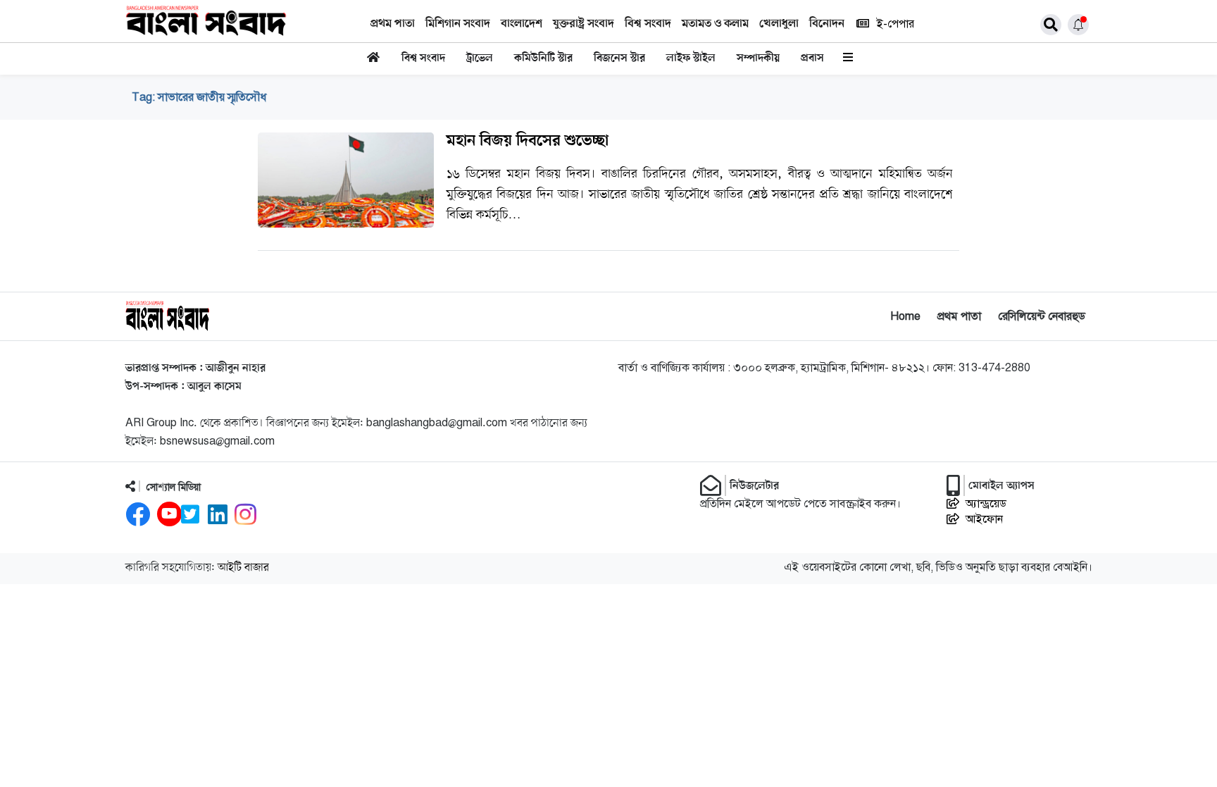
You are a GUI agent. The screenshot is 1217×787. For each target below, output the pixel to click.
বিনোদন (826, 24)
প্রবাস (812, 58)
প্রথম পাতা (392, 24)
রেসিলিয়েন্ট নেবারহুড (1041, 316)
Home (905, 316)
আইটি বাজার (243, 568)
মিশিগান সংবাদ (457, 24)
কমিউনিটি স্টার (543, 58)
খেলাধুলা (779, 24)
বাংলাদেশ (521, 24)
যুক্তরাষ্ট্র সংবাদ (583, 24)
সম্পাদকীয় (758, 58)
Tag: (199, 97)
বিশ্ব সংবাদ (648, 24)
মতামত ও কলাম (715, 24)
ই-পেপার (895, 24)
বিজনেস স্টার (619, 58)
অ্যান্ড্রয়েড (986, 504)
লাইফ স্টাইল (691, 58)
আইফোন (984, 519)
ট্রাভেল (479, 58)
